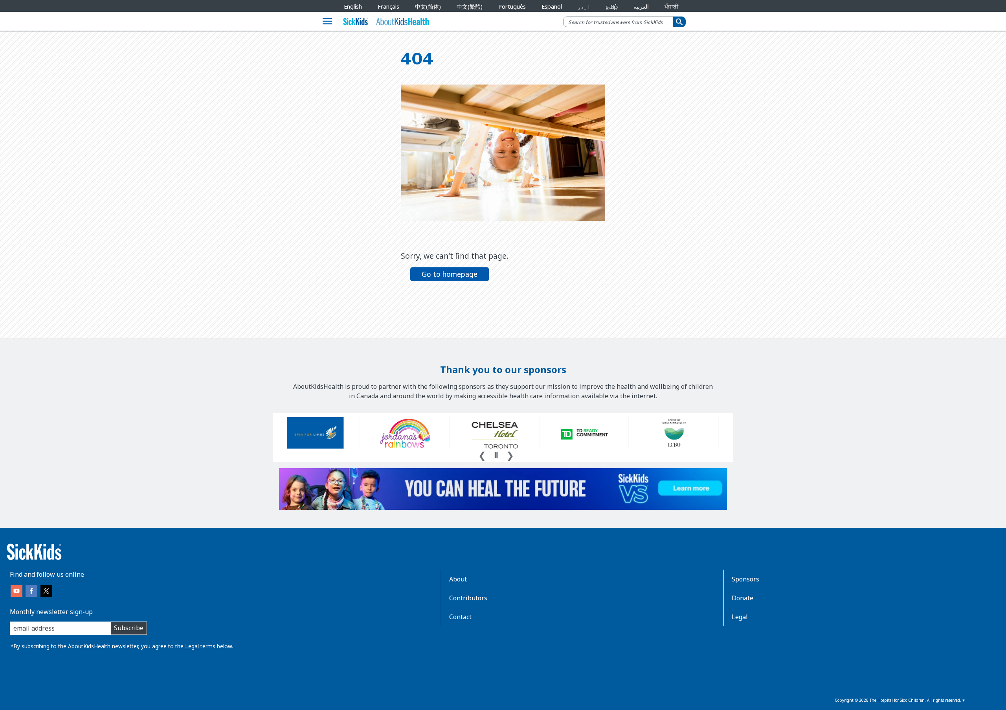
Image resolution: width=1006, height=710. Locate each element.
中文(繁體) (470, 6)
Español (552, 6)
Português (512, 6)
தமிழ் (612, 6)
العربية (641, 6)
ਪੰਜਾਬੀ (671, 6)
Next (510, 454)
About (458, 579)
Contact (460, 617)
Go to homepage (449, 274)
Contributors (468, 598)
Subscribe (128, 628)
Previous (482, 454)
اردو (584, 6)
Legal (192, 646)
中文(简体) (428, 6)
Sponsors (745, 579)
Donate (742, 598)
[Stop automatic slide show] (496, 455)
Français (388, 6)
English (353, 6)
